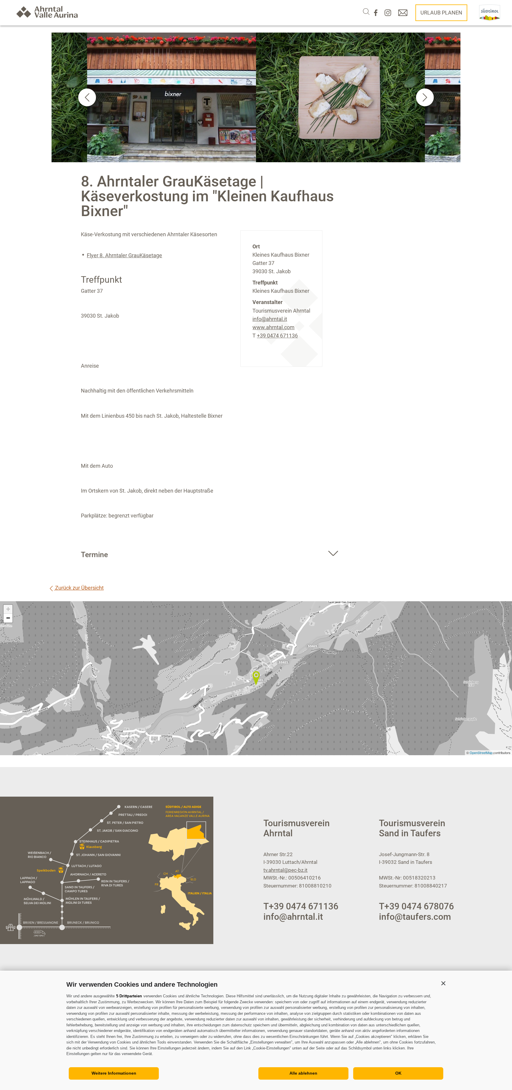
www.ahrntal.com (273, 327)
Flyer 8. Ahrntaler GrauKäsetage (124, 255)
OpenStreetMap (481, 752)
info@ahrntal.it (269, 319)
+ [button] (8, 609)
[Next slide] (425, 97)
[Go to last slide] (87, 97)
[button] (443, 983)
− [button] (8, 618)
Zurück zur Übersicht (79, 588)
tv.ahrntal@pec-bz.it (285, 870)
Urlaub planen (441, 12)
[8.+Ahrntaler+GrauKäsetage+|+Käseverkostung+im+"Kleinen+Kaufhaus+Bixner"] (256, 678)
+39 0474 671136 (277, 335)
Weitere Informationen (114, 1073)
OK (398, 1073)
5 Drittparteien (129, 996)
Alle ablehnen (303, 1073)
